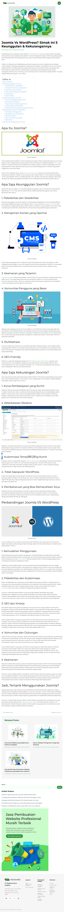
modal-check (31, 456)
